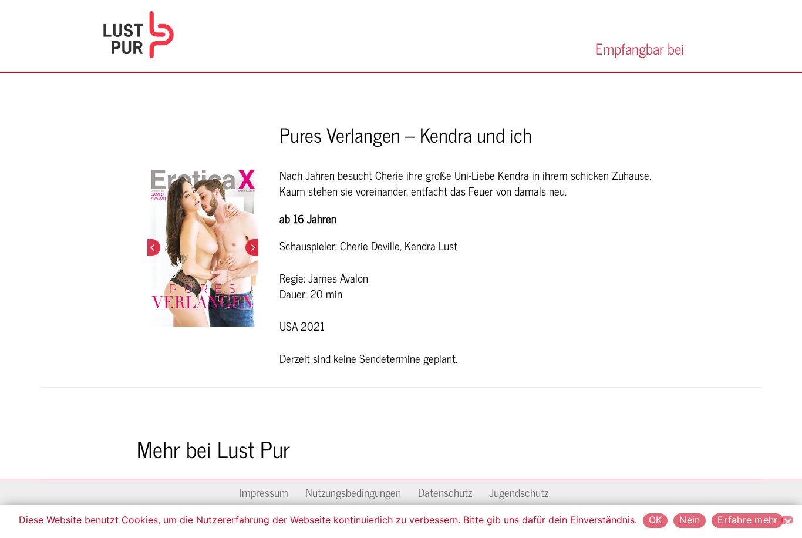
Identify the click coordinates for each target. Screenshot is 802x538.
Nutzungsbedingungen (353, 491)
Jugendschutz (518, 491)
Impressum (264, 491)
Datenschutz (445, 491)
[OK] (787, 520)
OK (655, 520)
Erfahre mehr (747, 520)
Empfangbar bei (639, 47)
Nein (689, 520)
